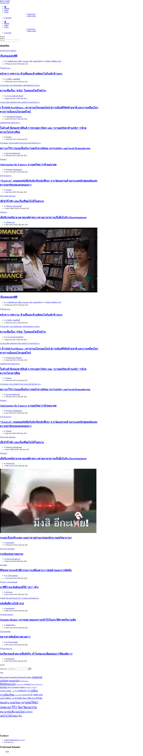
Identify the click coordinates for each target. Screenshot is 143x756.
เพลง (15, 715)
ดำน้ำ (30, 695)
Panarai (8, 137)
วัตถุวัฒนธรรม (27, 707)
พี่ (36, 698)
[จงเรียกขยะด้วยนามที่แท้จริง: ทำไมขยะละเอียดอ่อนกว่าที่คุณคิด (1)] (6, 648)
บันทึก (19, 698)
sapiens (22, 687)
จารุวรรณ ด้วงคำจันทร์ (14, 96)
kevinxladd (10, 543)
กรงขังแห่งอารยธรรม (11, 554)
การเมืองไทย (7, 694)
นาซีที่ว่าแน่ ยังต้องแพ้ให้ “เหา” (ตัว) (19, 587)
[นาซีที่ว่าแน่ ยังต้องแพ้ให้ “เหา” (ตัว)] (8, 582)
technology (34, 687)
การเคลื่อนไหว (21, 691)
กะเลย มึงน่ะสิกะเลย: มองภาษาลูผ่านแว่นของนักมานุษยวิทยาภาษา (36, 537)
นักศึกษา (8, 698)
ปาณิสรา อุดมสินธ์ (13, 79)
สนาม (3, 711)
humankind (13, 677)
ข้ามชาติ (17, 695)
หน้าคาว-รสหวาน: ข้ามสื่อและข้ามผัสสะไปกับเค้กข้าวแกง (31, 73)
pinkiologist (10, 608)
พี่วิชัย (39, 698)
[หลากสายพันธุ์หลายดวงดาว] (5, 631)
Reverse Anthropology (37, 684)
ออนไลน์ (20, 711)
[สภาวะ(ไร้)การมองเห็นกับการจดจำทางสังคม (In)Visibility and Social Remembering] (20, 143)
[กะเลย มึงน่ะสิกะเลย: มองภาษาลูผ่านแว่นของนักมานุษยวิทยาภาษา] (48, 532)
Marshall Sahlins (25, 677)
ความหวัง (23, 695)
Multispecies (8, 684)
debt (1, 677)
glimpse (6, 8)
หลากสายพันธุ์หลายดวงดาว (15, 636)
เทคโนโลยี (6, 715)
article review (31, 16)
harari (6, 677)
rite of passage (13, 687)
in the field (7, 18)
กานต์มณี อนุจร (12, 61)
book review (31, 14)
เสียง (20, 716)
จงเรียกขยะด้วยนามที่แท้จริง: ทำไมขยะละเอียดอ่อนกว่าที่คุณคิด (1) (36, 653)
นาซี (15, 698)
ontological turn (20, 684)
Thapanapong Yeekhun (14, 116)
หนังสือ (11, 711)
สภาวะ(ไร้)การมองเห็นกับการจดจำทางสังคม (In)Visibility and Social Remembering (45, 148)
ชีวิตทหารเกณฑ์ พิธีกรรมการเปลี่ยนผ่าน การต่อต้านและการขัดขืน (36, 570)
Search (2, 36)
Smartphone (28, 687)
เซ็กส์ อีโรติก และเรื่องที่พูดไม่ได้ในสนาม (22, 201)
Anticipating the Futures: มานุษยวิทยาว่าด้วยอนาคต (28, 164)
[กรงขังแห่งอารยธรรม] (7, 549)
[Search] (29, 669)
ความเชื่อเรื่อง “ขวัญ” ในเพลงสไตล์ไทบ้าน (23, 90)
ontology (28, 684)
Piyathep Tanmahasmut (14, 169)
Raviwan (9, 592)
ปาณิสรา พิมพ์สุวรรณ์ (53, 61)
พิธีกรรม (31, 698)
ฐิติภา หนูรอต (23, 61)
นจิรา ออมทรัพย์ (35, 61)
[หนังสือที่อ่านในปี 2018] (19, 598)
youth (13, 691)
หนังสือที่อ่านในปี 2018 (12, 603)
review (6, 12)
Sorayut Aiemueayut (13, 153)
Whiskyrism (10, 222)
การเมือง (33, 690)
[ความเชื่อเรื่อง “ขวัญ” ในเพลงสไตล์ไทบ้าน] (20, 85)
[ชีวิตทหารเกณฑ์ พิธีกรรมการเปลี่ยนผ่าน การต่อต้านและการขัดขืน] (3, 565)
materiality (14, 680)
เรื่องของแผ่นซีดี (8, 56)
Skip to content (5, 1)
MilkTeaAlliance (25, 681)
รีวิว (14, 707)
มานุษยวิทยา (14, 702)
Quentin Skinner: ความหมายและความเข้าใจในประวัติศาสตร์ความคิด (38, 619)
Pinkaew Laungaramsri (14, 206)
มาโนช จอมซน (11, 576)
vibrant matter (5, 691)
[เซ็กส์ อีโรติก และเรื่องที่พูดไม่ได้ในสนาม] (7, 196)
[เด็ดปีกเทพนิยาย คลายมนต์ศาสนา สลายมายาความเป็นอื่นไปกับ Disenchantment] (3, 212)
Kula (7, 751)
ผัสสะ (25, 698)
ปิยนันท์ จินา (10, 625)
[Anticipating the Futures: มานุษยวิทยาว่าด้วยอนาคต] (3, 159)
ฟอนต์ (3, 702)
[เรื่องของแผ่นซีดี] (8, 51)
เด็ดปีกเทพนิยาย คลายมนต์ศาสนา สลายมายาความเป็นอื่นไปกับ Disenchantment (43, 217)
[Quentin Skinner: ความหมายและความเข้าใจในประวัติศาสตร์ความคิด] (6, 614)
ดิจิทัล (35, 695)
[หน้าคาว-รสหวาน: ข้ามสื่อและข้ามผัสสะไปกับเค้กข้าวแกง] (5, 68)
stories (6, 10)
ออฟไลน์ (28, 712)
